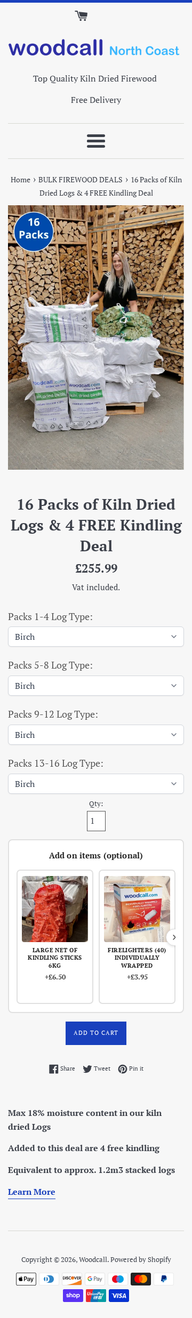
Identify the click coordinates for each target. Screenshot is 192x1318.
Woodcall (93, 1259)
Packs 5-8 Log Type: (50, 664)
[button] (55, 937)
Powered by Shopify (140, 1259)
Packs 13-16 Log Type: (55, 763)
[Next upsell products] (174, 937)
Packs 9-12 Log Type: (53, 714)
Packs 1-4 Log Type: (50, 616)
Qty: (96, 803)
